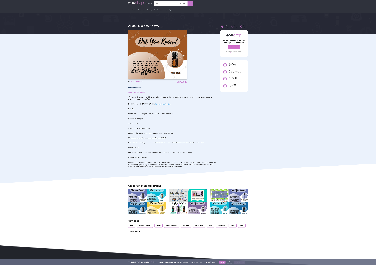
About (134, 10)
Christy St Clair (137, 81)
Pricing (149, 10)
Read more (232, 262)
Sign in (171, 10)
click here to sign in (233, 53)
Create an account (160, 10)
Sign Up (233, 47)
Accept (222, 262)
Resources (141, 10)
